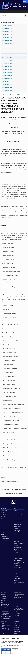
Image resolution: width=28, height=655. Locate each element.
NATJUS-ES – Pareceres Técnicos (5, 626)
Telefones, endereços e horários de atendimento (18, 534)
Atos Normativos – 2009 (7, 40)
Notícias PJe (16, 633)
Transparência (16, 589)
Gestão (15, 600)
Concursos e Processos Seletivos (5, 541)
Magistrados (3, 522)
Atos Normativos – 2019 (7, 69)
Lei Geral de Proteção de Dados (18, 616)
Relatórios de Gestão (5, 611)
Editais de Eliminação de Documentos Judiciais (5, 605)
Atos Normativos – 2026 (7, 90)
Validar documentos (17, 522)
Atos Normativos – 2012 (7, 49)
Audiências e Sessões (18, 592)
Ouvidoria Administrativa (6, 527)
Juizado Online (16, 545)
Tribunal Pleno (4, 516)
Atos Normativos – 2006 (7, 31)
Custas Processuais (17, 565)
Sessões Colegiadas (5, 538)
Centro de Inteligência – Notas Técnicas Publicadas (6, 629)
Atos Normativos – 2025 (7, 87)
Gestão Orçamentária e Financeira (18, 605)
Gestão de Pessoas (17, 602)
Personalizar (5, 652)
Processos (15, 510)
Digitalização (16, 621)
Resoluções (3, 600)
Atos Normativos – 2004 (7, 25)
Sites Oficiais (16, 556)
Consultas (15, 508)
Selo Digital (16, 573)
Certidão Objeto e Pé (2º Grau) (18, 550)
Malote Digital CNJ (17, 560)
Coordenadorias (4, 529)
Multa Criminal (16, 570)
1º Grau (15, 623)
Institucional (3, 508)
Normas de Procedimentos (6, 616)
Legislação (3, 594)
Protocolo (15, 512)
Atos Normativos (4, 596)
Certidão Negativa (17, 547)
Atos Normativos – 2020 (7, 72)
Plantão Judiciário (4, 536)
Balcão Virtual (16, 541)
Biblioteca (15, 580)
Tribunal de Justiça (17, 625)
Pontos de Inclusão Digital (18, 543)
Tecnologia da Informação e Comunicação (19, 595)
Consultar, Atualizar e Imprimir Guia (18, 568)
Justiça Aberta (16, 528)
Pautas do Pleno (17, 526)
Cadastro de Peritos (17, 578)
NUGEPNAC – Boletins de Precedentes (6, 632)
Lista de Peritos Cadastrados (19, 520)
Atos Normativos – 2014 (7, 54)
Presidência (3, 512)
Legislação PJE (16, 629)
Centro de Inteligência (5, 524)
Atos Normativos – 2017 (7, 63)
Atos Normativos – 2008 (7, 37)
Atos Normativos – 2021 (7, 75)
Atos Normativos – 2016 (7, 60)
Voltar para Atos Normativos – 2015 (11, 94)
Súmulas (2, 602)
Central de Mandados (18, 587)
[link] (25, 1)
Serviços (15, 539)
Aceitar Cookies (6, 649)
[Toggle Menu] (26, 11)
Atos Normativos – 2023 (7, 81)
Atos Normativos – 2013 (7, 52)
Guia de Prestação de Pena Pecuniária (19, 563)
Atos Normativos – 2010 (7, 43)
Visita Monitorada (17, 585)
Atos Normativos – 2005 (7, 28)
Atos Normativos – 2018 (7, 66)
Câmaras (3, 518)
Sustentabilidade (17, 613)
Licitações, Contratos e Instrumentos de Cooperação (19, 609)
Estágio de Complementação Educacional (19, 583)
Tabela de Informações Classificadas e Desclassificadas (5, 620)
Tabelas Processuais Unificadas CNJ (17, 531)
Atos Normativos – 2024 (7, 84)
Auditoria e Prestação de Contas (18, 598)
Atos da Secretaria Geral (5, 598)
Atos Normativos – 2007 (7, 34)
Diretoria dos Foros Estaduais (17, 553)
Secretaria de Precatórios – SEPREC (19, 515)
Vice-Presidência (4, 514)
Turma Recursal (16, 627)
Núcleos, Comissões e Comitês (5, 532)
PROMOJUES (3, 543)
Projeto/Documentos (17, 631)
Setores (2, 534)
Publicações (3, 589)
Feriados (15, 537)
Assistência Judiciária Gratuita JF (18, 576)
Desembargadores (4, 520)
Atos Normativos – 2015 (7, 57)
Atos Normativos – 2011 (7, 46)
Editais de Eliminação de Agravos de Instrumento (5, 608)
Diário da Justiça (4, 592)
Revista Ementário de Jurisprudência (5, 614)
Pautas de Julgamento (18, 524)
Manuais (2, 623)
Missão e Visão (4, 510)
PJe (14, 619)
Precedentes (16, 518)
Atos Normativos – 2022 (7, 78)
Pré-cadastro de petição (18, 558)
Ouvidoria (15, 611)
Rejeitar (14, 649)
